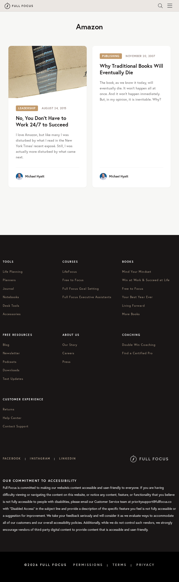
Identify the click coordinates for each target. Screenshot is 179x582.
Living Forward (133, 306)
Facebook (12, 458)
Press (66, 362)
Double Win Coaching (138, 345)
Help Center (12, 418)
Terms (120, 565)
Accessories (12, 314)
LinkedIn (67, 458)
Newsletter (11, 353)
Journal (8, 289)
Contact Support (15, 426)
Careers (68, 353)
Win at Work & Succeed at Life (146, 280)
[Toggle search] (160, 5)
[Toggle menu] (169, 5)
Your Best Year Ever (137, 297)
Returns (8, 409)
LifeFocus (69, 272)
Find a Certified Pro (137, 353)
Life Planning (13, 272)
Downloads (11, 370)
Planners (9, 280)
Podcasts (10, 362)
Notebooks (11, 297)
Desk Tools (11, 306)
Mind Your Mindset (136, 272)
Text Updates (13, 379)
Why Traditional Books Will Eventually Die (131, 69)
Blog (6, 345)
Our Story (69, 345)
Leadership (27, 108)
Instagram (40, 458)
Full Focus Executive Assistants (86, 297)
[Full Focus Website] (149, 458)
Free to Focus (73, 280)
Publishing (111, 56)
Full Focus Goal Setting (80, 289)
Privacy (145, 565)
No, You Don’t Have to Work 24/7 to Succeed (42, 121)
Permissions (88, 565)
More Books (131, 314)
